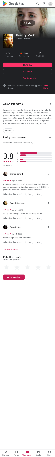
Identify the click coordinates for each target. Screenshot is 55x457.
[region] (27, 54)
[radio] (6, 267)
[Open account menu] (50, 4)
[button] (29, 194)
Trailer (27, 23)
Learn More (45, 86)
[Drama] (8, 131)
